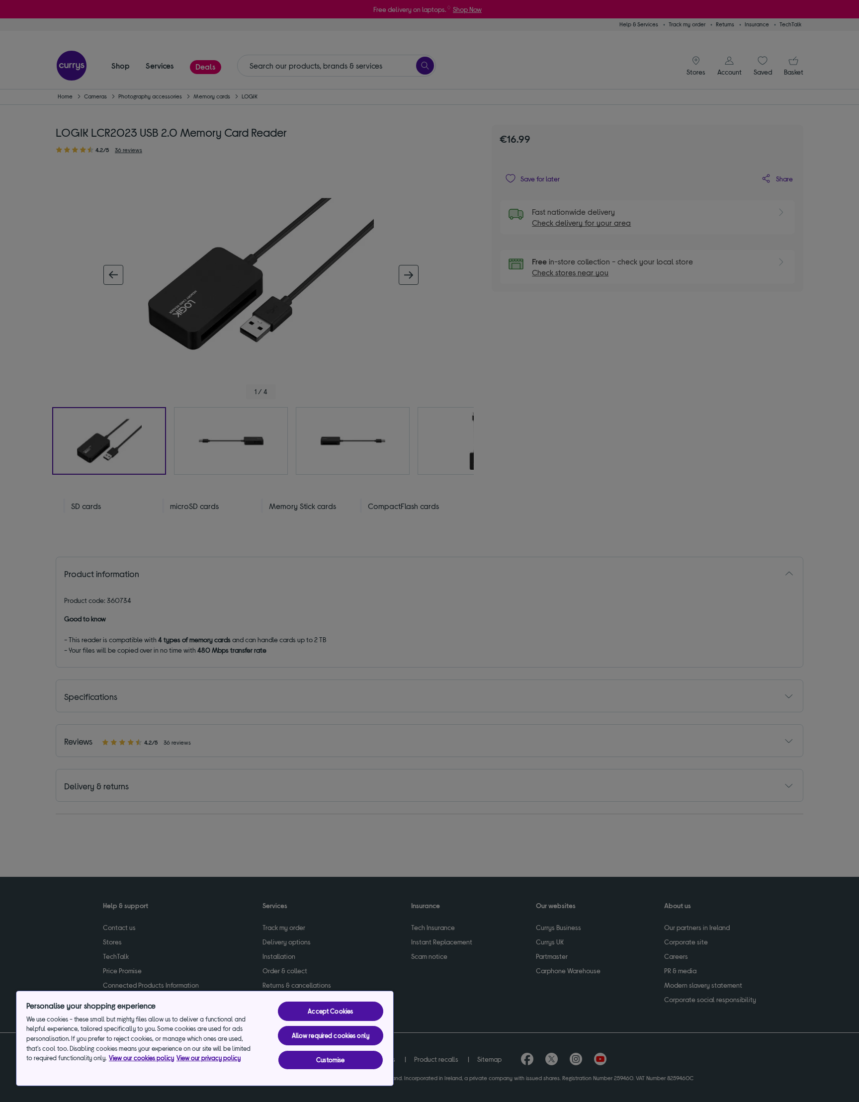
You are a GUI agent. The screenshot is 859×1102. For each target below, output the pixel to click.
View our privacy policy (208, 1058)
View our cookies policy (141, 1058)
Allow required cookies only (331, 1035)
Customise (330, 1060)
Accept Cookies (330, 1011)
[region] (205, 1038)
